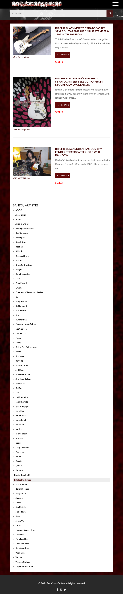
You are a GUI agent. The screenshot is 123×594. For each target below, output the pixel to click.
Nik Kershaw (21, 434)
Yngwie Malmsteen (24, 566)
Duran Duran (21, 319)
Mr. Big (18, 429)
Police (18, 456)
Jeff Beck (19, 370)
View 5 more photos (21, 57)
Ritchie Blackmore (22, 480)
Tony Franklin (21, 539)
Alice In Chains (21, 224)
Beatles (19, 247)
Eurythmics (20, 333)
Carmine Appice (22, 274)
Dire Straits (20, 311)
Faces (18, 338)
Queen (18, 466)
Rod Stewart (21, 484)
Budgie (18, 269)
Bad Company (21, 233)
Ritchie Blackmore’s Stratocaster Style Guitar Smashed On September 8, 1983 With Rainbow (82, 31)
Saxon (18, 502)
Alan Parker (20, 215)
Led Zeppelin (21, 397)
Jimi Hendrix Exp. (23, 379)
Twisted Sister (22, 543)
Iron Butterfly (21, 365)
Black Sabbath (21, 256)
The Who (19, 534)
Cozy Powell (21, 283)
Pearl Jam (19, 452)
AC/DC (18, 210)
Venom (18, 557)
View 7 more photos (21, 129)
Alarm (18, 219)
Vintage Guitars (22, 562)
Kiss (17, 393)
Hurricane (19, 356)
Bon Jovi (19, 260)
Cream (18, 288)
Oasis (18, 443)
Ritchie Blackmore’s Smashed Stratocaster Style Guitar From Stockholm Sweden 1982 (79, 81)
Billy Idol (19, 251)
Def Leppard (21, 306)
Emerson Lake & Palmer (25, 324)
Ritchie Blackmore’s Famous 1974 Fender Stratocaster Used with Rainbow (78, 152)
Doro (17, 315)
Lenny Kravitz (21, 402)
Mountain (19, 425)
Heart (18, 352)
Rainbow (19, 470)
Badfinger (19, 237)
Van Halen (19, 553)
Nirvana (18, 438)
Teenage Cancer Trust (25, 530)
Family (18, 342)
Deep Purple (21, 301)
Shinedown (20, 512)
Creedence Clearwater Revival (29, 292)
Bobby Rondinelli (22, 475)
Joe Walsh (19, 383)
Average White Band (24, 228)
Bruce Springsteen (23, 265)
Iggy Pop (19, 361)
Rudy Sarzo (20, 493)
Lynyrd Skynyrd (22, 406)
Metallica (19, 411)
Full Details (63, 54)
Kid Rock (19, 388)
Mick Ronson (21, 415)
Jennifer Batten (22, 374)
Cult (17, 297)
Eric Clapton (21, 329)
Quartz (18, 461)
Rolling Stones (22, 489)
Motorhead (20, 420)
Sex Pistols (20, 507)
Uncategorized (22, 548)
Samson (18, 498)
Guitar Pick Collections (25, 347)
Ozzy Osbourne (22, 447)
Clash (17, 278)
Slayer (18, 516)
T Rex (18, 525)
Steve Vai (19, 521)
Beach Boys (20, 242)
